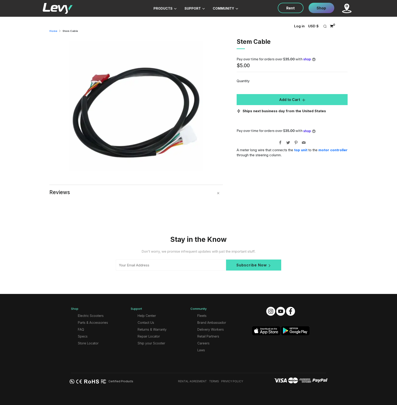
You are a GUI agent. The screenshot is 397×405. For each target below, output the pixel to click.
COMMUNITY (224, 8)
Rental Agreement (192, 381)
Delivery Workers (210, 329)
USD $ (313, 26)
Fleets (202, 316)
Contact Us (146, 322)
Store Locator (88, 343)
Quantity (243, 81)
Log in (299, 26)
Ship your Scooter (151, 343)
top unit (300, 150)
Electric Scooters (91, 316)
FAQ (81, 329)
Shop (321, 8)
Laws (201, 350)
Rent (290, 8)
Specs (83, 336)
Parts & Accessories (93, 322)
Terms (214, 381)
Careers (203, 343)
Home (53, 31)
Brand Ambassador (211, 322)
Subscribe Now (251, 265)
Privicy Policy (232, 381)
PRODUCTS (163, 8)
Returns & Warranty (152, 329)
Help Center (147, 316)
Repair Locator (149, 336)
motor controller (333, 150)
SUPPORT (192, 8)
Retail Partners (208, 336)
